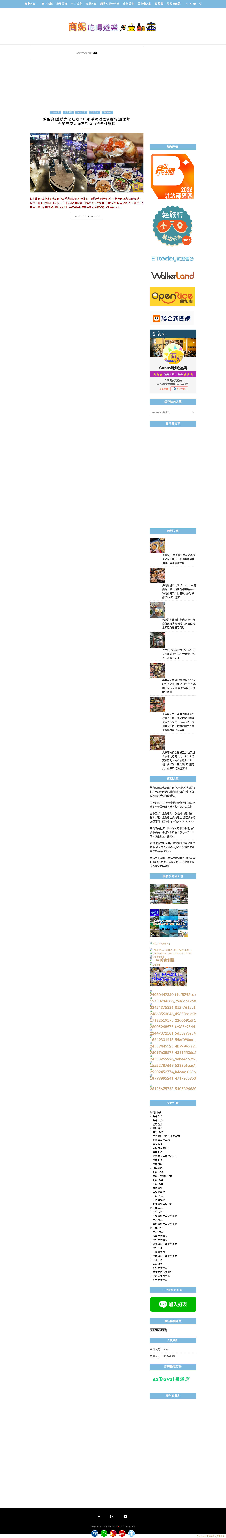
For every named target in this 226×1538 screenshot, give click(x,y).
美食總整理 (159, 1192)
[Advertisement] (87, 87)
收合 (159, 1112)
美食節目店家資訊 (162, 1271)
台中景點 (158, 1164)
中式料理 (55, 112)
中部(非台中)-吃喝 (162, 1176)
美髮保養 (158, 1211)
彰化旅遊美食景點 (162, 1204)
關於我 (159, 3)
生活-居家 (158, 1231)
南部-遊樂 (158, 1184)
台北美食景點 (160, 1239)
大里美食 (91, 3)
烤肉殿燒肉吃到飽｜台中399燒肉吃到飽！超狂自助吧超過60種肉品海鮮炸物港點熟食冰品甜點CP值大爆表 (173, 791)
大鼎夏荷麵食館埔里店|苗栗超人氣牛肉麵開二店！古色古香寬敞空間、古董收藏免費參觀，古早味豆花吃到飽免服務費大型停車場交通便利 (178, 760)
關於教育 (158, 1128)
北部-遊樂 (158, 1180)
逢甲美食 (61, 3)
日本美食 (158, 1227)
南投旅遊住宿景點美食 (165, 1215)
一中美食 (76, 3)
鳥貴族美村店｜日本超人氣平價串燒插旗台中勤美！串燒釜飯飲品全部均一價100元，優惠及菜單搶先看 (172, 832)
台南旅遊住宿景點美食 (165, 1255)
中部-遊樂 (158, 1132)
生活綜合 (158, 1144)
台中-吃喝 (81, 112)
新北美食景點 (160, 1267)
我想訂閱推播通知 (158, 1330)
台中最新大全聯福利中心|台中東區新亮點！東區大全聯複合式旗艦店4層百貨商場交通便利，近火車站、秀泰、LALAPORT (173, 817)
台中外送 (158, 1160)
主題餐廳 (68, 112)
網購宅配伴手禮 (110, 3)
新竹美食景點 (160, 1279)
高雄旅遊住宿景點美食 (165, 1243)
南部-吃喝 (158, 1196)
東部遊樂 (158, 1263)
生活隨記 (158, 1219)
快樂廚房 (158, 1168)
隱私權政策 (174, 3)
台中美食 (30, 3)
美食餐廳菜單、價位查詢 (166, 1136)
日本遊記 (158, 1208)
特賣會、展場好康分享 (165, 1156)
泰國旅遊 (158, 1188)
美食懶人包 (145, 3)
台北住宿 (158, 1247)
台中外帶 (158, 1152)
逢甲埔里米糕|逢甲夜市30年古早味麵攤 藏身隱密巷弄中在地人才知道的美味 (178, 653)
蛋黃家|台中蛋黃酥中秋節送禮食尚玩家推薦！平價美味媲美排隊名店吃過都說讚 (178, 559)
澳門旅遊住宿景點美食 (165, 1223)
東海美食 (128, 3)
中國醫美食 (159, 1251)
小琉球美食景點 (161, 1275)
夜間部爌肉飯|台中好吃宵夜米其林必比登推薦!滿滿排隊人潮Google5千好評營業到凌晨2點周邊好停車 (172, 847)
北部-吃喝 (158, 1172)
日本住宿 (158, 1259)
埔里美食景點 (160, 1235)
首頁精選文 (159, 1200)
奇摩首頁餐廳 (160, 1148)
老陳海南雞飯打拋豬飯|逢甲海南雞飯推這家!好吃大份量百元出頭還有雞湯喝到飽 (178, 623)
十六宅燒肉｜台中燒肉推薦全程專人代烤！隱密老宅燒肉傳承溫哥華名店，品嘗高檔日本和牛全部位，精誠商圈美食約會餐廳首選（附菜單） (178, 722)
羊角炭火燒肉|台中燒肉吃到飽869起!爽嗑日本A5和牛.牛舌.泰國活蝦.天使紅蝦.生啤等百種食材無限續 (172, 862)
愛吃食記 (107, 112)
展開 (152, 1112)
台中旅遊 (47, 3)
